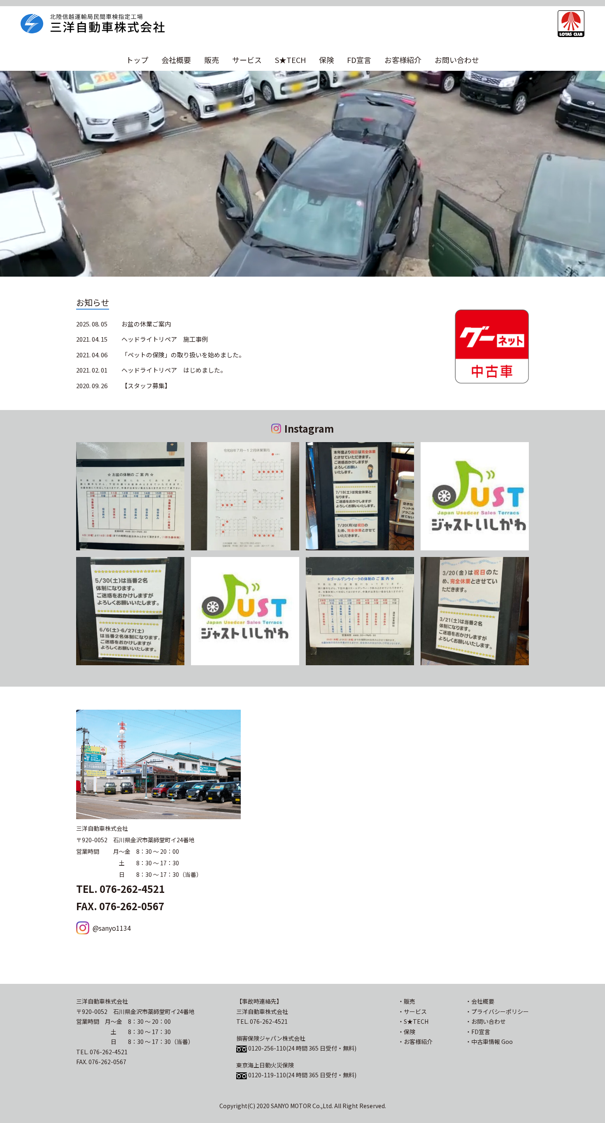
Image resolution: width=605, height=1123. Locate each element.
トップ (137, 59)
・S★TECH (413, 1021)
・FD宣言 (477, 1031)
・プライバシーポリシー (497, 1011)
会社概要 (176, 59)
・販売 (406, 1001)
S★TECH (290, 59)
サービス (247, 59)
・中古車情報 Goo (489, 1041)
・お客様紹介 (415, 1041)
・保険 (406, 1031)
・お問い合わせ (485, 1021)
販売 (211, 59)
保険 (326, 59)
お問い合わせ (457, 59)
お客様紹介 (402, 59)
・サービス (412, 1011)
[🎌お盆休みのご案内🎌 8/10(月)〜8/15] (130, 496)
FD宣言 (359, 59)
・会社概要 (479, 1001)
